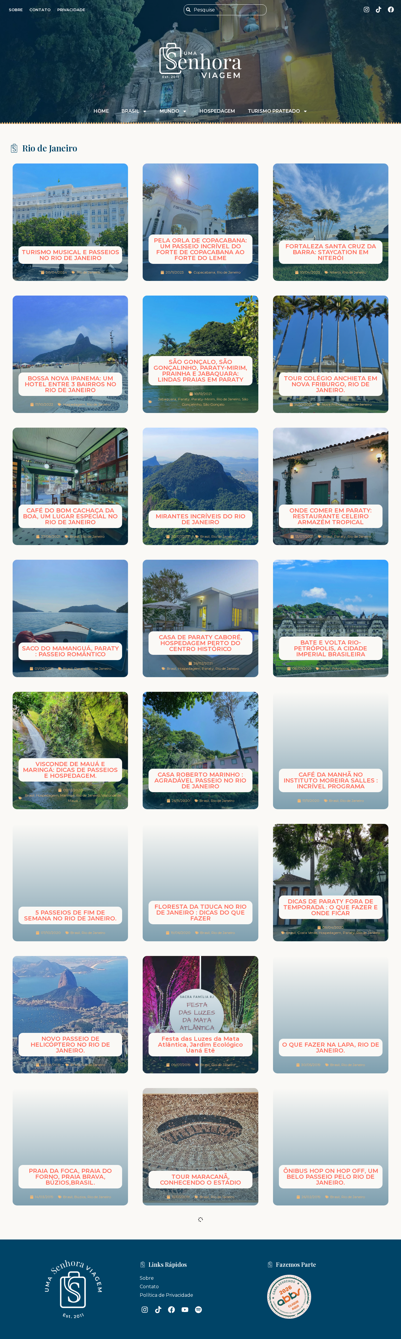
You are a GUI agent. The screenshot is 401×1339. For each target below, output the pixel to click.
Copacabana (204, 272)
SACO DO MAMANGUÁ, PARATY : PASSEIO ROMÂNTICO (70, 651)
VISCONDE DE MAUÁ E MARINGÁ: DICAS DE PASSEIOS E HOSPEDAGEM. (70, 769)
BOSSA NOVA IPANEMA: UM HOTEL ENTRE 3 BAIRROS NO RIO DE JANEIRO (70, 384)
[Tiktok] (378, 9)
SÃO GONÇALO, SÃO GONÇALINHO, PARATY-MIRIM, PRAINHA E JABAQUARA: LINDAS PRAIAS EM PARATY (200, 370)
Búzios (80, 1197)
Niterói (335, 272)
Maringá (67, 795)
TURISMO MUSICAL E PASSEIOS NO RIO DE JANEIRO (70, 255)
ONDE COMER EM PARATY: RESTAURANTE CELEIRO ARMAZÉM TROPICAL (330, 516)
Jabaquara (167, 399)
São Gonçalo (213, 404)
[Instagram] (366, 9)
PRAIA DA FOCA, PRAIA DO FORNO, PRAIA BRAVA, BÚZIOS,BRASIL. (70, 1176)
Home (101, 111)
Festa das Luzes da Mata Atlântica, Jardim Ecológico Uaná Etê (200, 1044)
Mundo (169, 111)
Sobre (16, 9)
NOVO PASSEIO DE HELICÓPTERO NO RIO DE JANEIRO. (70, 1044)
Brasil (130, 111)
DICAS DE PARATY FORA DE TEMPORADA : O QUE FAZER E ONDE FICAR (330, 907)
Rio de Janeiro (88, 272)
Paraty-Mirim (203, 399)
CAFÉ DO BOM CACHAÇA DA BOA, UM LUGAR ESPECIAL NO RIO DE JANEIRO (70, 516)
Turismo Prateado (274, 111)
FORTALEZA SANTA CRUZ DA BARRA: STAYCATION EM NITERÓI (330, 252)
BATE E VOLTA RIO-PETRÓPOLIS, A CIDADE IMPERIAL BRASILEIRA (330, 648)
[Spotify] (198, 1296)
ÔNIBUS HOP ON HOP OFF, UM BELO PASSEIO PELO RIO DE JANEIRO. (330, 1176)
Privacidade (71, 9)
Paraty (184, 399)
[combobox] (225, 9)
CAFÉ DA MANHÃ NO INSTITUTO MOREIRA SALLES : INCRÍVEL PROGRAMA (331, 780)
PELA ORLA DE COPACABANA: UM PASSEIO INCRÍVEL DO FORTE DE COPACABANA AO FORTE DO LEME (200, 249)
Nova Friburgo (334, 404)
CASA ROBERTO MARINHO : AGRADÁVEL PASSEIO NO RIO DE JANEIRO (200, 780)
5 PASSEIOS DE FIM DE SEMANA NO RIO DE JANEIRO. (70, 915)
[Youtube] (185, 1296)
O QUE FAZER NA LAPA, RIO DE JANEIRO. (330, 1047)
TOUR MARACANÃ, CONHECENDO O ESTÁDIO (200, 1179)
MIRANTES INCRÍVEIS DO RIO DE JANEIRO (200, 519)
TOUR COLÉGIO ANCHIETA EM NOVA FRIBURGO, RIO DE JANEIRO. (330, 384)
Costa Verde (307, 932)
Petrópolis (340, 668)
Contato (39, 9)
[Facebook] (391, 9)
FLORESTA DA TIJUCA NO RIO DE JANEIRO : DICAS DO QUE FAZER (200, 912)
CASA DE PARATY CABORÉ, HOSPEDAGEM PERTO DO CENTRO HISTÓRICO (200, 643)
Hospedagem (217, 111)
